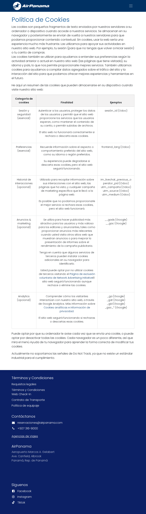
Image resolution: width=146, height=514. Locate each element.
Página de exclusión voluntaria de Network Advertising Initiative (67, 276)
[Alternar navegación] (130, 6)
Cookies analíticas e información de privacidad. (67, 309)
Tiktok (21, 502)
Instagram (24, 497)
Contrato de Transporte (28, 400)
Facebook (24, 491)
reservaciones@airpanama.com (39, 423)
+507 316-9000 (27, 428)
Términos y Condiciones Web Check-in (28, 392)
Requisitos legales (24, 384)
